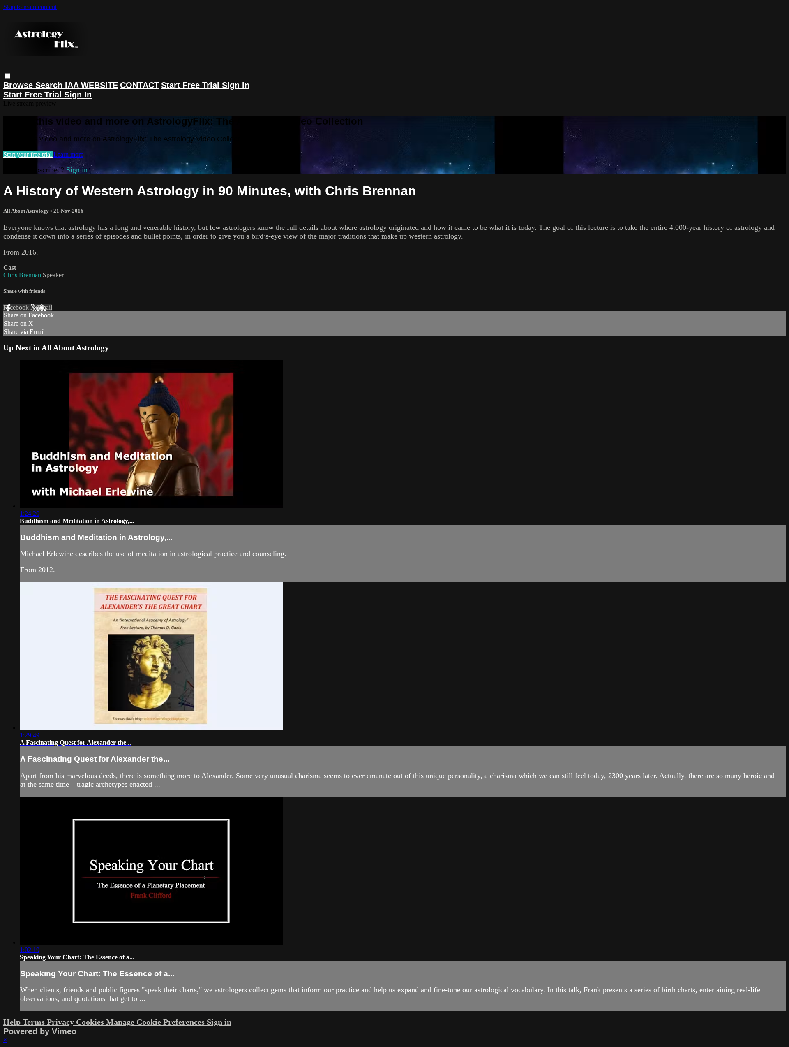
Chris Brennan (23, 274)
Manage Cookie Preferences (156, 1021)
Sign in (235, 85)
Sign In (78, 94)
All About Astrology (26, 211)
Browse (19, 85)
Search (50, 85)
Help (13, 1021)
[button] (7, 76)
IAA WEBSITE (91, 85)
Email (44, 307)
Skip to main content (30, 6)
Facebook (16, 307)
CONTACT (139, 85)
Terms (35, 1021)
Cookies (91, 1021)
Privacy (61, 1021)
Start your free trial (28, 154)
